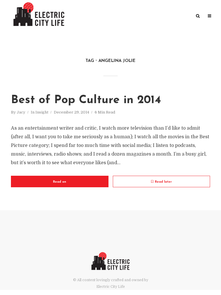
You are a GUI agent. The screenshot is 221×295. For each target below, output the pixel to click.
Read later (163, 182)
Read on (59, 182)
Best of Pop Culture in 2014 (86, 100)
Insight (41, 112)
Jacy (21, 112)
